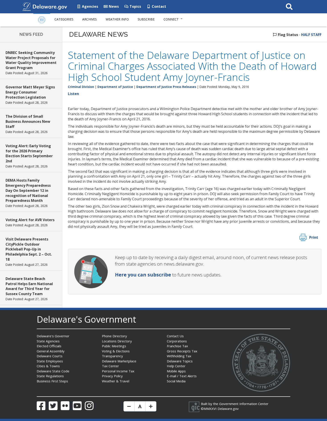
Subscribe (146, 19)
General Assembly (51, 351)
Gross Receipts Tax (182, 351)
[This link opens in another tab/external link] (26, 6)
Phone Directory (114, 336)
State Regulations (50, 376)
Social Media (176, 381)
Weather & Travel (115, 381)
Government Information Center (243, 403)
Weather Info (117, 19)
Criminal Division (81, 87)
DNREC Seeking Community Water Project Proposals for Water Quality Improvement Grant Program (31, 60)
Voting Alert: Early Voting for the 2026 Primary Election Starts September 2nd (29, 153)
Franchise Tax (177, 346)
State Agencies (48, 341)
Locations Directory (117, 341)
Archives (89, 19)
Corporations (177, 341)
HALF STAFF (311, 34)
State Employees (50, 361)
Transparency (112, 356)
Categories (63, 19)
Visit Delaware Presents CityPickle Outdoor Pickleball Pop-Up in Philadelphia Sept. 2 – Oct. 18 (29, 249)
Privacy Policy (112, 376)
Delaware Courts (50, 356)
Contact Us (175, 336)
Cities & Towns (48, 366)
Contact (158, 6)
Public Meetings (114, 346)
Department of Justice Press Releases (166, 87)
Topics (135, 6)
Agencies (89, 6)
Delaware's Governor (53, 336)
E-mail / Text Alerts (182, 376)
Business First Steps (52, 381)
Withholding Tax (179, 356)
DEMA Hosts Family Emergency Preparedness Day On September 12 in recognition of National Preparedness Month (28, 190)
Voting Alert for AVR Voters (30, 219)
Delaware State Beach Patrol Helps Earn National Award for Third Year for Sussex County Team (29, 286)
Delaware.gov (228, 408)
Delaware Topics (180, 361)
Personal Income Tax (118, 371)
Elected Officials (49, 346)
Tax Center (110, 366)
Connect (171, 19)
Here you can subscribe (143, 275)
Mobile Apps (176, 371)
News (113, 6)
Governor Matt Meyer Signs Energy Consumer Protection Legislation (30, 92)
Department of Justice (115, 87)
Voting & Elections (116, 351)
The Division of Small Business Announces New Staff (28, 121)
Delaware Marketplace (119, 361)
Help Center (176, 366)
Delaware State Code (53, 371)
